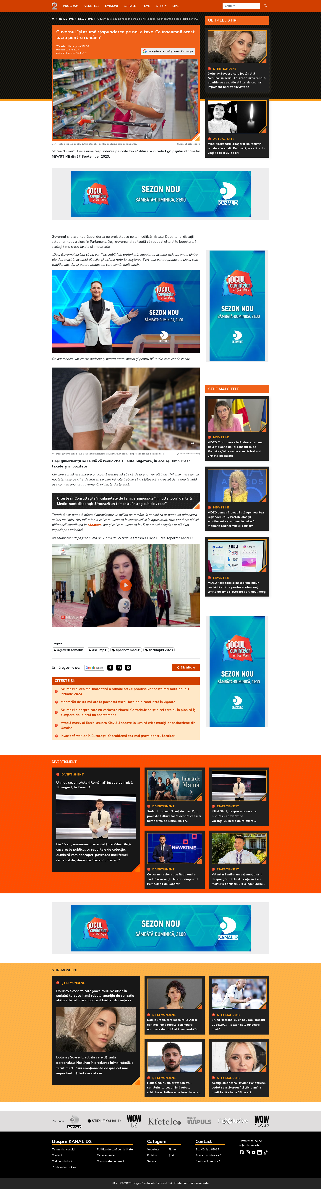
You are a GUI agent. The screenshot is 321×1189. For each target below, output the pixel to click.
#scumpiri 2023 (161, 650)
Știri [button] (160, 6)
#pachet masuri (128, 650)
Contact (57, 1155)
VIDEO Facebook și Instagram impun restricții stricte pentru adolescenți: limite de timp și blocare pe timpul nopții (237, 587)
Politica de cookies (64, 1167)
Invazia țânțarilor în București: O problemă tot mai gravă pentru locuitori (118, 736)
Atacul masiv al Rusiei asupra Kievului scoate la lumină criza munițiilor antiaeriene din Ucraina (128, 725)
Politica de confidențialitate (115, 1149)
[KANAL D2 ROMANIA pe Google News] (94, 668)
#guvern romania (70, 650)
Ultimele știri (222, 20)
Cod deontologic (62, 1161)
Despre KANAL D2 (72, 1141)
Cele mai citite (223, 388)
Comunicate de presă (110, 1161)
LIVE (175, 6)
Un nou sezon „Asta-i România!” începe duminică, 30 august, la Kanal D (94, 784)
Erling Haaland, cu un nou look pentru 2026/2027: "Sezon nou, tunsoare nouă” (238, 1024)
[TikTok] (265, 1153)
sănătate (94, 525)
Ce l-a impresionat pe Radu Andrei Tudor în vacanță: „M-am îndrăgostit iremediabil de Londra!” (172, 879)
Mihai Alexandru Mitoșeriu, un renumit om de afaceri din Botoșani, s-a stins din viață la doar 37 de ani (236, 148)
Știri (171, 1155)
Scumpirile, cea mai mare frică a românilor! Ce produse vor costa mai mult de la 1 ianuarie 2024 (125, 691)
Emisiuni (111, 6)
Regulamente (106, 1155)
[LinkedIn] (259, 1153)
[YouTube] (253, 1153)
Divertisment (64, 762)
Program (70, 6)
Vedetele (91, 6)
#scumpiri (99, 650)
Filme (146, 6)
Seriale (130, 6)
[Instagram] (247, 1153)
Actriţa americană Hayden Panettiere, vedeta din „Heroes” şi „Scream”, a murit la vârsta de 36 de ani (239, 1087)
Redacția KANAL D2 (78, 46)
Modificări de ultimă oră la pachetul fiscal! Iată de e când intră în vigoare (118, 702)
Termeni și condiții (63, 1149)
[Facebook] (241, 1153)
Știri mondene (65, 970)
